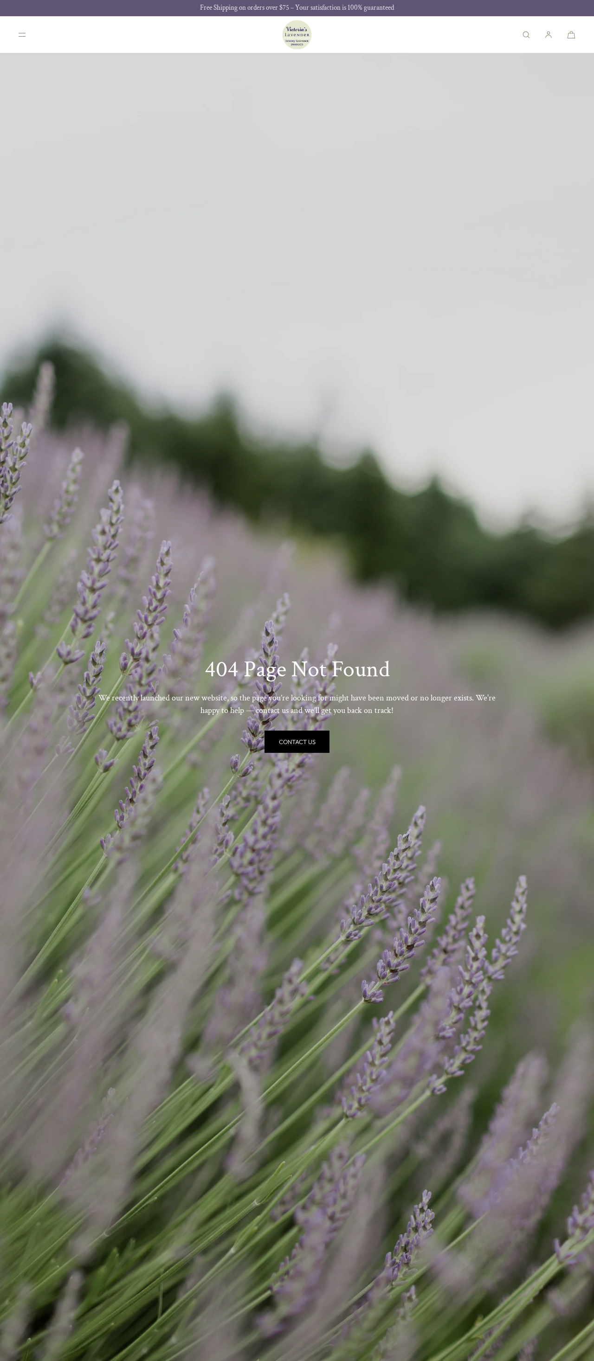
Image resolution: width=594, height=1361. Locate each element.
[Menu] (30, 34)
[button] (526, 34)
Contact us (297, 741)
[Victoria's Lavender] (297, 35)
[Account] (548, 34)
